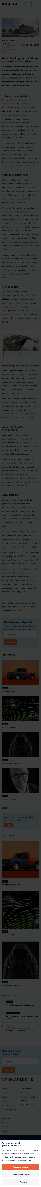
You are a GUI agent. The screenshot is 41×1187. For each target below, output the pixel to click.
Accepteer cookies (20, 1167)
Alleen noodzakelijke (20, 1174)
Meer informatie (20, 1182)
